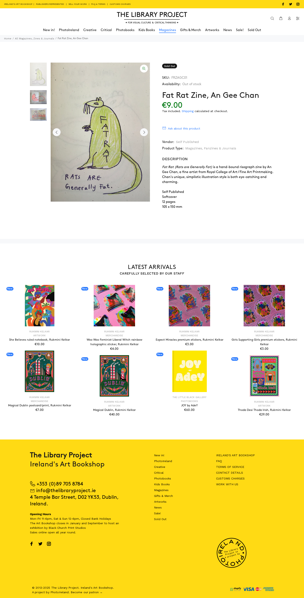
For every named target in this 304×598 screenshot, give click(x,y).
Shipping (188, 111)
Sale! (157, 513)
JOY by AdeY (189, 405)
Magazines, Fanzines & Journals (210, 148)
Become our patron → (87, 592)
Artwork (39, 335)
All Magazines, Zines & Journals (34, 38)
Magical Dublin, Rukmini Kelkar (114, 410)
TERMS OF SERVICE (230, 466)
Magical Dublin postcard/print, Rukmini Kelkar (39, 405)
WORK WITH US (227, 484)
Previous (57, 132)
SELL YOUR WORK (77, 4)
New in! (159, 455)
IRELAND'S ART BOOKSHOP (18, 4)
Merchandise (114, 335)
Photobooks (189, 401)
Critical (159, 472)
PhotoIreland (163, 461)
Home (7, 38)
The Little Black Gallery (189, 397)
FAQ (219, 461)
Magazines (161, 490)
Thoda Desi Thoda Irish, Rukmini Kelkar (264, 410)
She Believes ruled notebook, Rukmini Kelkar (39, 339)
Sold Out (160, 519)
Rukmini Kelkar (39, 331)
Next (144, 132)
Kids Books (162, 484)
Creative (159, 466)
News (158, 507)
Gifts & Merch (163, 496)
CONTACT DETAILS (229, 472)
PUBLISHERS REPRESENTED (50, 4)
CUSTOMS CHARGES (120, 4)
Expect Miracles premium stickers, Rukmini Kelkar (189, 339)
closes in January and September (79, 523)
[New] (39, 305)
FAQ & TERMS (98, 4)
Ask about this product (184, 128)
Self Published (187, 142)
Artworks (160, 501)
